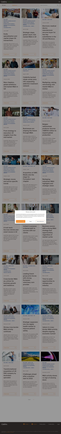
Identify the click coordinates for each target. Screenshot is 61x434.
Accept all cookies (20, 221)
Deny (30, 221)
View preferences (40, 221)
